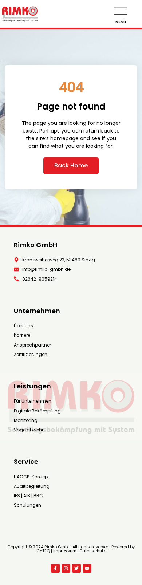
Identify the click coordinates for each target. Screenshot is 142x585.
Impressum (64, 551)
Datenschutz (93, 551)
